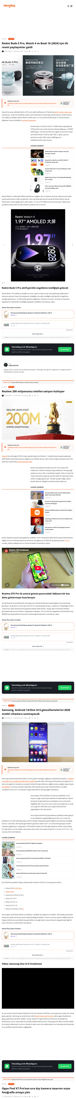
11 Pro (67, 540)
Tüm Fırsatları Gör (37, 334)
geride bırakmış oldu (24, 462)
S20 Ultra (19, 888)
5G (23, 909)
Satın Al (13, 315)
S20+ (14, 888)
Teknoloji (11, 39)
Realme (4, 456)
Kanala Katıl (65, 349)
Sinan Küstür (8, 51)
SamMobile (6, 787)
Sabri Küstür (8, 718)
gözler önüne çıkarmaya (63, 112)
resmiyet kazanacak (29, 120)
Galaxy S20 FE (10, 891)
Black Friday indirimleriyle (44, 1016)
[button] (72, 244)
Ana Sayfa (4, 39)
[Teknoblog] (9, 6)
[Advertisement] (38, 666)
